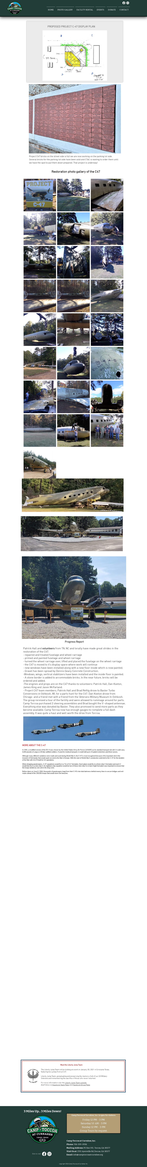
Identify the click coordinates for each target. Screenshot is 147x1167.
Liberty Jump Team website (76, 1083)
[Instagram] (127, 3)
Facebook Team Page (60, 1085)
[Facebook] (123, 3)
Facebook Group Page (81, 1085)
